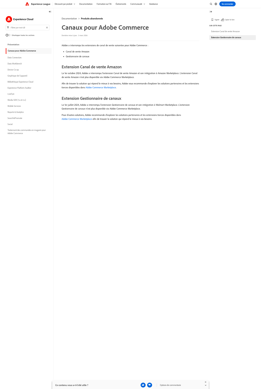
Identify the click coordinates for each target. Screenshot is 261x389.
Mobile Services (14, 106)
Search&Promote (15, 118)
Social (10, 124)
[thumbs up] (143, 385)
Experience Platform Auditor (19, 87)
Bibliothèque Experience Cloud (20, 81)
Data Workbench (15, 63)
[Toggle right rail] (211, 12)
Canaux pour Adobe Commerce (22, 50)
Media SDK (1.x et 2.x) (17, 100)
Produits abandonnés (92, 18)
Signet (217, 19)
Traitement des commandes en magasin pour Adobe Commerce (27, 132)
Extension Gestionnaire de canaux (226, 37)
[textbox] (27, 27)
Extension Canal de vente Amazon (225, 31)
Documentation (69, 18)
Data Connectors (14, 57)
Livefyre (11, 94)
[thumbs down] (149, 385)
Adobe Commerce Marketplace (101, 87)
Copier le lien (229, 19)
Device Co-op (13, 69)
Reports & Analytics (16, 112)
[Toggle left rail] (50, 12)
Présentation (13, 44)
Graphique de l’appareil (17, 75)
